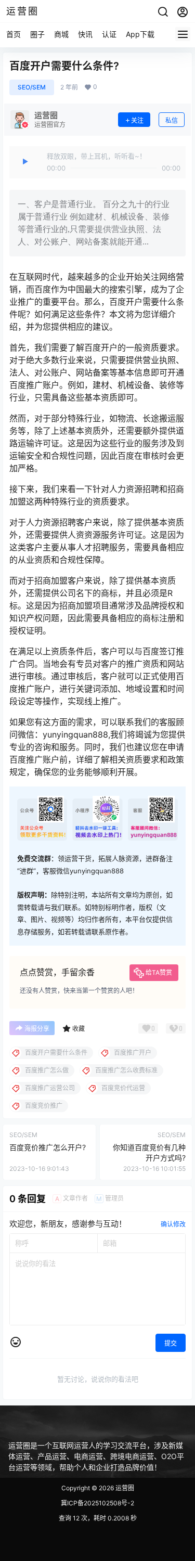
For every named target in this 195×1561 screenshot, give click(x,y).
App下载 (140, 34)
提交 (170, 1343)
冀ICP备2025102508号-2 (97, 1503)
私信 (171, 120)
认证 (109, 34)
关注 (137, 120)
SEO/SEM (32, 87)
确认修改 (173, 1224)
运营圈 (124, 1488)
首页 (13, 34)
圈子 (37, 34)
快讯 (85, 34)
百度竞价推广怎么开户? (47, 1147)
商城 (61, 34)
